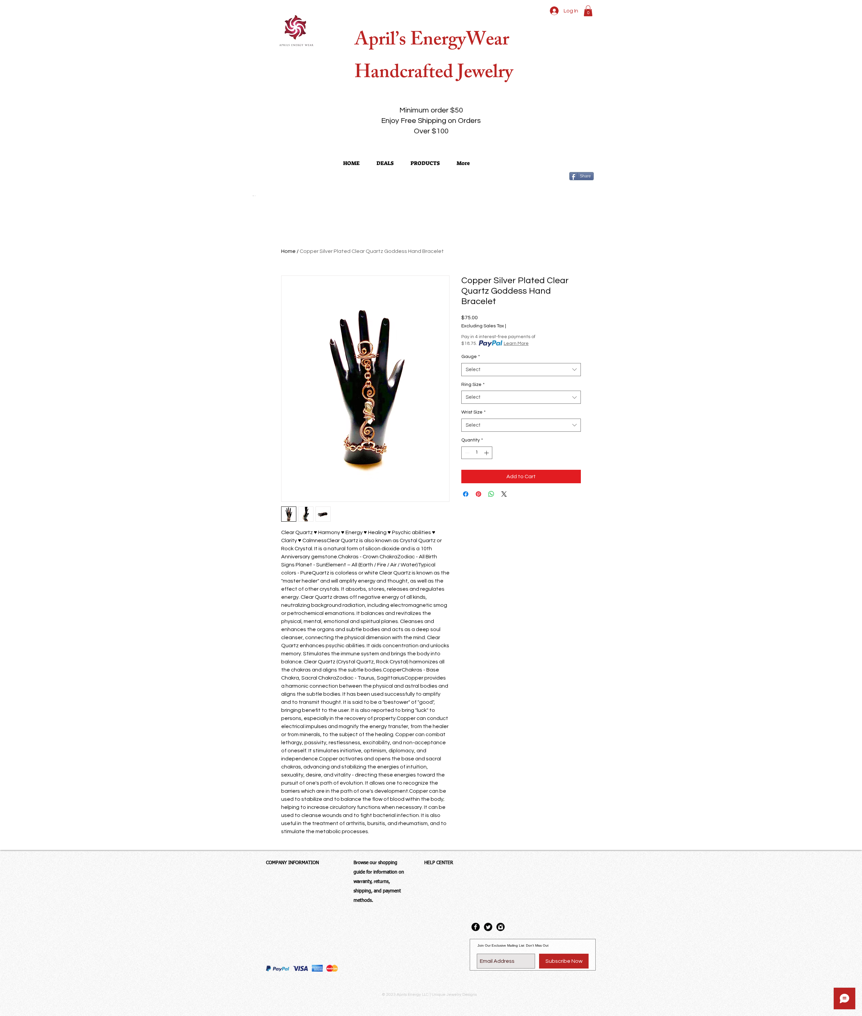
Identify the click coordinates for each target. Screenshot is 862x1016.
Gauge (470, 356)
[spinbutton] (477, 453)
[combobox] (521, 369)
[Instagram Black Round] (500, 927)
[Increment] (487, 453)
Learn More (516, 343)
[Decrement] (466, 453)
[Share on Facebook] (466, 494)
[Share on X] (504, 494)
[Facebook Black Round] (475, 927)
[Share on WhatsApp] (491, 494)
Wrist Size (473, 412)
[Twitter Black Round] (488, 927)
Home (288, 251)
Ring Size (473, 384)
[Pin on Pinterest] (478, 494)
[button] (588, 10)
